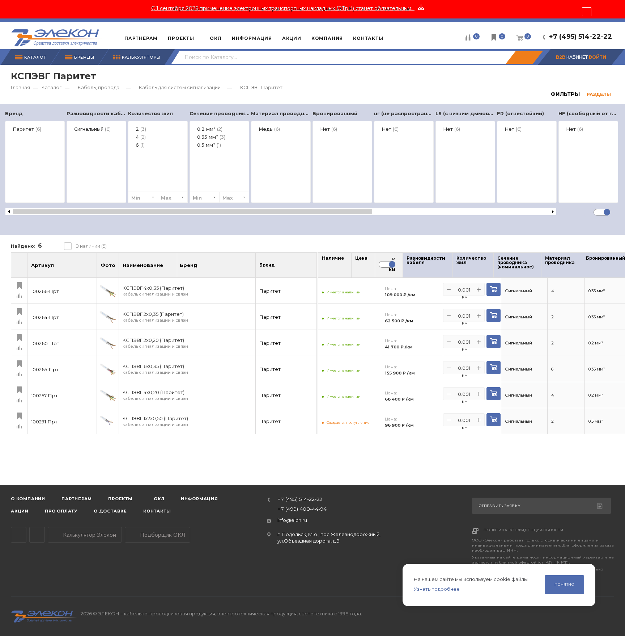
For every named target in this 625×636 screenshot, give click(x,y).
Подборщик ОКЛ (162, 535)
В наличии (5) (91, 246)
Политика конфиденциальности (524, 530)
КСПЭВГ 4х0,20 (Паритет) (155, 395)
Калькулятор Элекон (88, 535)
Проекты (120, 498)
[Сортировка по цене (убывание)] (364, 266)
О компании (28, 498)
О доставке (110, 511)
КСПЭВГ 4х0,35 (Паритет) (155, 291)
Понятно (564, 584)
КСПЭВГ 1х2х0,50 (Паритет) (155, 421)
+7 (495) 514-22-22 (580, 37)
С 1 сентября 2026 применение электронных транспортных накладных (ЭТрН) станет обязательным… (282, 8)
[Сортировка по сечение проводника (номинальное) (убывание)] (538, 266)
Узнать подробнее (437, 589)
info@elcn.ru (292, 520)
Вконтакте (37, 535)
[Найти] (524, 57)
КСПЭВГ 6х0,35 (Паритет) (155, 369)
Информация (199, 498)
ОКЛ (159, 498)
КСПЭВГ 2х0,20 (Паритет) (155, 343)
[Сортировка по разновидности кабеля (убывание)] (449, 266)
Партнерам (76, 498)
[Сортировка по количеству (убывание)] (341, 266)
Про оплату (61, 511)
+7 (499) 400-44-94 (302, 509)
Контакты (157, 511)
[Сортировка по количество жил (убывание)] (490, 266)
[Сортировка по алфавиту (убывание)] (170, 268)
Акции (20, 511)
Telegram (18, 535)
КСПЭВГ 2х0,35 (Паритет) (155, 317)
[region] (312, 160)
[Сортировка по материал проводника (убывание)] (579, 266)
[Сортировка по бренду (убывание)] (205, 268)
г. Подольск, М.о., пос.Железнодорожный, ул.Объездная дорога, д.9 (328, 537)
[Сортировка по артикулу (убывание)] (90, 268)
